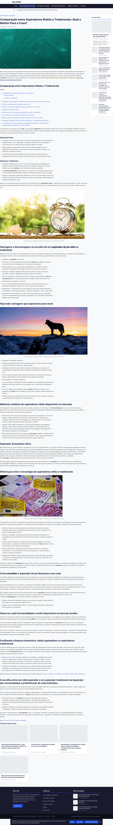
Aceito (72, 822)
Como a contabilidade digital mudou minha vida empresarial (104, 69)
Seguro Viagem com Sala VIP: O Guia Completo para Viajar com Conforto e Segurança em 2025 (104, 60)
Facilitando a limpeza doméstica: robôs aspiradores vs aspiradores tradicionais (25, 120)
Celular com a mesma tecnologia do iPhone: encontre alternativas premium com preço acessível (104, 50)
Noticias (83, 6)
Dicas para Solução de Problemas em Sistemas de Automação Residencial (63, 674)
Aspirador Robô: (9, 95)
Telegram (17, 720)
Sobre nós (47, 816)
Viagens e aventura (73, 6)
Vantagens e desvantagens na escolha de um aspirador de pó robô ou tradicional (26, 101)
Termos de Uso (40, 816)
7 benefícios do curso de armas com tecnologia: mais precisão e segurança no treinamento (104, 85)
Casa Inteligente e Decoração (27, 6)
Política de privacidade (91, 822)
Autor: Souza (46, 810)
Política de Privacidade (18, 816)
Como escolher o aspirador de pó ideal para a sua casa (18, 115)
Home (15, 6)
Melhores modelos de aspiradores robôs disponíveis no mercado (21, 107)
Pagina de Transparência (30, 816)
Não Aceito (79, 822)
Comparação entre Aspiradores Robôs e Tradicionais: (17, 93)
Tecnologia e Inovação (43, 6)
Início (14, 10)
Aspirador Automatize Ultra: (10, 109)
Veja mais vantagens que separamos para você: (16, 104)
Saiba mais (18, 806)
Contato (53, 816)
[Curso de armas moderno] (75, 808)
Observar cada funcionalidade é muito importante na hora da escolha (22, 117)
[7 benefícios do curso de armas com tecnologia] (75, 802)
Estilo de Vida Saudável (58, 6)
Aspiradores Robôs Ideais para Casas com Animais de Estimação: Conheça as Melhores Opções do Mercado (13, 746)
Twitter (12, 720)
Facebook (7, 720)
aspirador (8, 657)
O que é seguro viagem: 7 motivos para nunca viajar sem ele (105, 76)
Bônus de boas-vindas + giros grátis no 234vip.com (60, 77)
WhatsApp (23, 720)
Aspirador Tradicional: (10, 98)
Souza (3, 26)
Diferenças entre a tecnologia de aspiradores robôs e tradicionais (21, 112)
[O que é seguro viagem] (75, 796)
